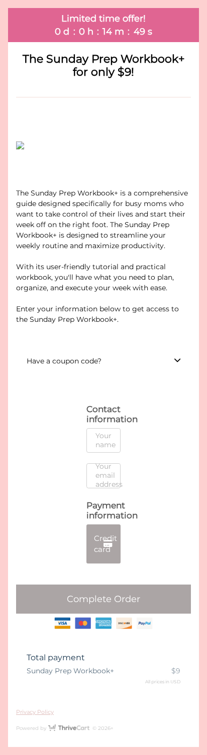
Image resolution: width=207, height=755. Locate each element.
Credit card (105, 543)
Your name (105, 440)
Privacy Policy (35, 711)
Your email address (109, 475)
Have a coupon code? (64, 360)
